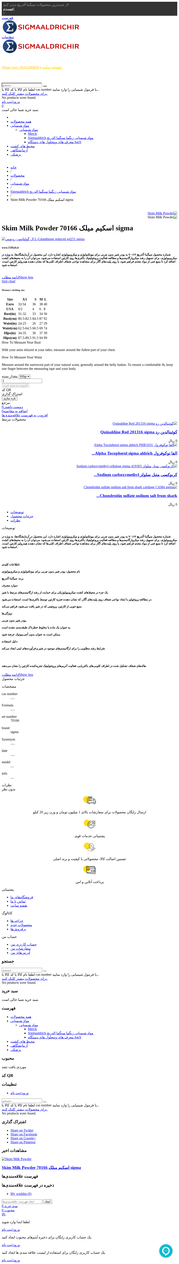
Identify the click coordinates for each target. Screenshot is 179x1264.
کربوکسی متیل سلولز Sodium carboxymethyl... (135, 474)
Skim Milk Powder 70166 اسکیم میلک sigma (41, 1167)
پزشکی (15, 154)
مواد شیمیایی (19, 125)
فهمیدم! (8, 9)
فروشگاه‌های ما (21, 897)
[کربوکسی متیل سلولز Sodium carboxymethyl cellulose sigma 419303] (126, 466)
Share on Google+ (23, 1138)
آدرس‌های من (20, 953)
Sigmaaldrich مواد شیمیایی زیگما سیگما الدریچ (60, 138)
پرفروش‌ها (18, 929)
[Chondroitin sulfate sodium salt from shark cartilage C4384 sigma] (130, 487)
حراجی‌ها (16, 921)
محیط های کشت (22, 146)
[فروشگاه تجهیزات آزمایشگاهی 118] (41, 33)
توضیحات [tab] (17, 512)
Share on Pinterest (22, 1142)
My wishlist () (20, 1194)
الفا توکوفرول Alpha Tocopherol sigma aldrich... (134, 453)
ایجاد (47, 1201)
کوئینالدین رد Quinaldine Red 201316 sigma (138, 432)
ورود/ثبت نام (19, 1093)
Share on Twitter (21, 1130)
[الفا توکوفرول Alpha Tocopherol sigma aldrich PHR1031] (135, 445)
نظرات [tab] (15, 520)
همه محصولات (20, 121)
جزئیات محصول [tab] (21, 516)
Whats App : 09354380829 (20, 67)
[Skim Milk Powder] (162, 213)
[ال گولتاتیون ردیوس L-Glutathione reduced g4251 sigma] (89, 239)
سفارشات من (20, 948)
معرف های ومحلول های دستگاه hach (54, 142)
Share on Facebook (23, 1134)
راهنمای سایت (52, 67)
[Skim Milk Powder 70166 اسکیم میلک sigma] (16, 1159)
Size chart (8, 281)
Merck (32, 134)
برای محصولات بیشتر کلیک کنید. (25, 94)
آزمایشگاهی (19, 150)
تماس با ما (18, 901)
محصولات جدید (21, 925)
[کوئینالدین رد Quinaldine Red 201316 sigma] (145, 423)
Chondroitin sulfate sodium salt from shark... (136, 495)
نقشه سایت (18, 905)
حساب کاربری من (23, 944)
